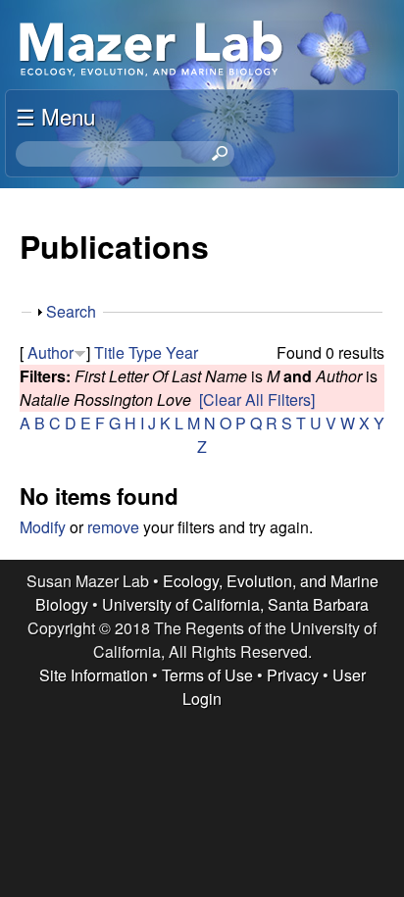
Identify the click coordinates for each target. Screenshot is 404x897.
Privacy (293, 675)
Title (109, 352)
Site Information (93, 675)
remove (113, 527)
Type (145, 352)
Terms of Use (207, 675)
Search (71, 311)
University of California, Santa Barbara (235, 604)
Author (50, 352)
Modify (43, 527)
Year (182, 352)
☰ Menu (55, 115)
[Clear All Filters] (257, 399)
